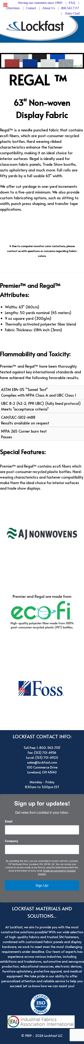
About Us (48, 8)
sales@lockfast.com (42, 762)
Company (11, 840)
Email (8, 821)
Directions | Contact (21, 8)
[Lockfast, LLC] (42, 28)
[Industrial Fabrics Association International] (42, 1021)
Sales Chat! (72, 13)
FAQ (72, 2)
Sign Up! (42, 885)
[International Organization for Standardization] (42, 1003)
